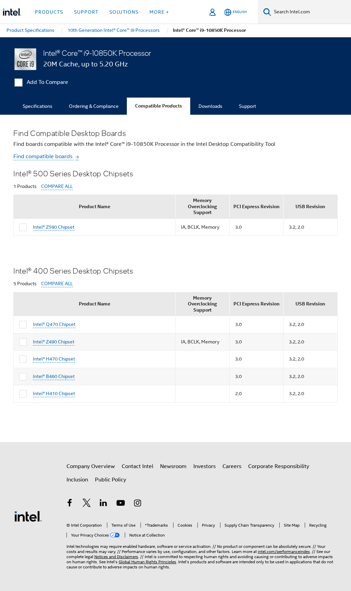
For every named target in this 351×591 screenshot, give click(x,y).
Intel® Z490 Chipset (53, 342)
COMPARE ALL (57, 186)
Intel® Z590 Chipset (53, 227)
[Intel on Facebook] (69, 504)
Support (247, 106)
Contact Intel (137, 466)
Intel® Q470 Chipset (54, 324)
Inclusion (77, 479)
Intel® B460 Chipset (54, 376)
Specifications (37, 106)
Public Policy (110, 479)
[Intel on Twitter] (87, 504)
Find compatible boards (43, 156)
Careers (231, 466)
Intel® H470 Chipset (54, 359)
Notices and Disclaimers (116, 556)
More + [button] (159, 12)
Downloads (210, 106)
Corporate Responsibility (278, 466)
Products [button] (49, 12)
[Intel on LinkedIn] (103, 504)
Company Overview (90, 466)
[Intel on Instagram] (137, 504)
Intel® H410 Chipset (54, 393)
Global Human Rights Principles (147, 561)
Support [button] (86, 12)
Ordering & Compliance (94, 106)
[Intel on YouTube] (120, 504)
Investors (204, 466)
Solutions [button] (123, 12)
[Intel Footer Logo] (28, 516)
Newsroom (173, 466)
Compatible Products (158, 106)
